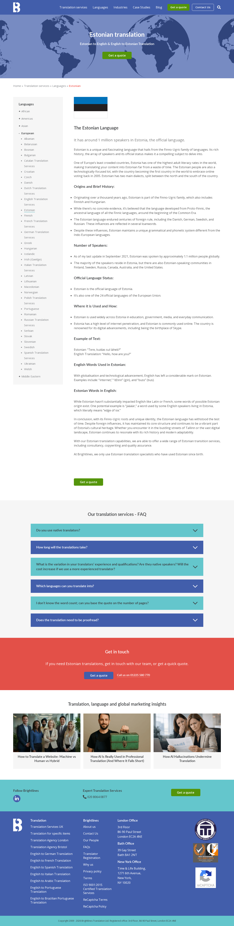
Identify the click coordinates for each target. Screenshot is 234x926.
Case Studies (141, 7)
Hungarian (30, 248)
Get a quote (178, 7)
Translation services (73, 7)
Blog (159, 7)
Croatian (29, 171)
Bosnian (29, 149)
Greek (28, 243)
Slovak (28, 336)
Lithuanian (30, 281)
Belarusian (30, 144)
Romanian (30, 314)
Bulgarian (30, 155)
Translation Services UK (46, 827)
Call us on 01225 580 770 (133, 675)
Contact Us (202, 7)
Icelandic (29, 254)
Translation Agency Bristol (48, 847)
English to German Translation (51, 854)
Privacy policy (92, 871)
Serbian (28, 330)
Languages (100, 7)
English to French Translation (50, 861)
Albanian (29, 138)
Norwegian (31, 292)
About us (89, 827)
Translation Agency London (49, 840)
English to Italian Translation (50, 874)
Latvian (28, 276)
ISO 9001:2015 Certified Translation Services (97, 889)
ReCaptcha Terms (95, 900)
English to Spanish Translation (51, 867)
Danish (28, 182)
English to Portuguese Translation (45, 890)
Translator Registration (91, 856)
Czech (28, 177)
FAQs (86, 847)
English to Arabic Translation (50, 881)
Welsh (28, 369)
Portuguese (31, 308)
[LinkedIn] (16, 798)
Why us (88, 865)
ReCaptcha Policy (94, 906)
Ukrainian (29, 363)
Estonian (29, 210)
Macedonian (31, 287)
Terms (87, 878)
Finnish (28, 215)
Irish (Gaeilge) (33, 259)
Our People (91, 840)
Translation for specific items (50, 833)
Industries (120, 7)
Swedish (29, 347)
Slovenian (30, 341)
